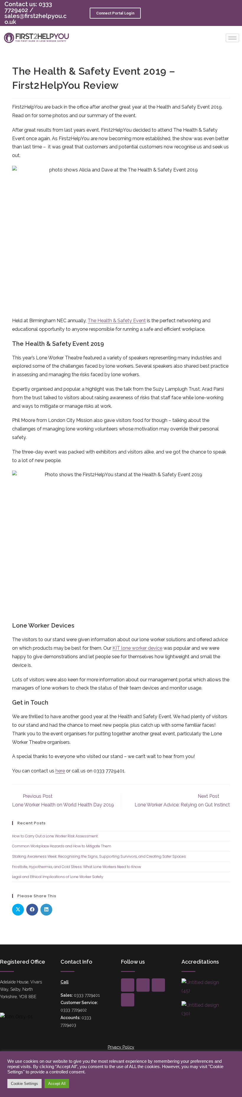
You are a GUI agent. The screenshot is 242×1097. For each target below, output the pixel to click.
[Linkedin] (127, 999)
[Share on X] (18, 910)
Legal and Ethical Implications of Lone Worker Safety (57, 876)
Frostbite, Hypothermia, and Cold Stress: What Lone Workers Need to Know (76, 866)
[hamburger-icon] (232, 38)
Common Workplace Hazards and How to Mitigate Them (61, 846)
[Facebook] (127, 985)
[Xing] (143, 985)
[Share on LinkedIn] (46, 910)
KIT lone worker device (137, 648)
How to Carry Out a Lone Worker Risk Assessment (55, 836)
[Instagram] (158, 985)
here (60, 771)
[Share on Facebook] (32, 910)
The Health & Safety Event (117, 320)
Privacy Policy (121, 1047)
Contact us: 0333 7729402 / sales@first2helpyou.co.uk (35, 13)
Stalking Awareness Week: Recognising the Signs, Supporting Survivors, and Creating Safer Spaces (99, 856)
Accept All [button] (57, 1083)
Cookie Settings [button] (24, 1083)
